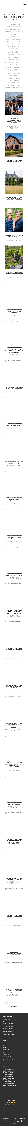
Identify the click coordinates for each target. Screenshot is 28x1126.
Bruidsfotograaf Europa (9, 1069)
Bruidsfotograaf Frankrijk (9, 1071)
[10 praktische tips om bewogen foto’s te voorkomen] (14, 226)
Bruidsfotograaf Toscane (9, 1078)
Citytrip (13, 34)
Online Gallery (6, 1054)
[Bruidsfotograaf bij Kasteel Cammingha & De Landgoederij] (14, 601)
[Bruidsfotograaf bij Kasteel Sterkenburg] (14, 263)
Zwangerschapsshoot (14, 88)
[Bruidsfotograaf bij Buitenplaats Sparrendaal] (14, 489)
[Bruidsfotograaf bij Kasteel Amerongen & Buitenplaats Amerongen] (14, 755)
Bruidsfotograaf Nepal (8, 1083)
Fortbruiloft (13, 49)
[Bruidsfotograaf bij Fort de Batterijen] (14, 564)
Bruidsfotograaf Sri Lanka (9, 1085)
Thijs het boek (6, 1052)
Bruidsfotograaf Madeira (9, 1080)
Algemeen (12, 24)
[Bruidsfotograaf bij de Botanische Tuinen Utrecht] (14, 527)
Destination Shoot (13, 36)
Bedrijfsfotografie (14, 27)
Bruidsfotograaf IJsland (8, 1072)
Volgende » (14, 1006)
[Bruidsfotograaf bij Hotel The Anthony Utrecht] (14, 981)
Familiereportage (13, 44)
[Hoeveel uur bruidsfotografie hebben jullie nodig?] (14, 943)
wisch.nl (14, 1123)
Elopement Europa (7, 1058)
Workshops (6, 1049)
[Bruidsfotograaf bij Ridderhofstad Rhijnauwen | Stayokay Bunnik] (14, 715)
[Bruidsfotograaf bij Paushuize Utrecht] (14, 869)
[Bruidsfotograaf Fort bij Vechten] (14, 452)
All (5, 24)
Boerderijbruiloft (16, 29)
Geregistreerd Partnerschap (13, 52)
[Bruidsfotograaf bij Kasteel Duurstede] (14, 639)
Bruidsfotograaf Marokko (9, 1081)
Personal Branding (14, 73)
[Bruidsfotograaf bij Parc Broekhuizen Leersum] (14, 301)
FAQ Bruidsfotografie (8, 1059)
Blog (5, 29)
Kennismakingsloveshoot (14, 62)
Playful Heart (14, 75)
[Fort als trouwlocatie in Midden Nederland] (14, 377)
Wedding (5, 1047)
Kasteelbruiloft (14, 60)
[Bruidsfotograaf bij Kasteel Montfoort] (14, 906)
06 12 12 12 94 (7, 1026)
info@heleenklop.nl (8, 1031)
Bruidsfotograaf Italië (8, 1074)
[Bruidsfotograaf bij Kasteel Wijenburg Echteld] (14, 676)
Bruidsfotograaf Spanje (8, 1076)
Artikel (20, 24)
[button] (10, 1063)
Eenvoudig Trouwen (13, 41)
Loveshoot (17, 67)
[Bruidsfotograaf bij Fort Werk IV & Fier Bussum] (14, 415)
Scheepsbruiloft (13, 78)
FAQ (4, 1044)
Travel (4, 1045)
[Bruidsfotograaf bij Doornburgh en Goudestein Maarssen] (14, 188)
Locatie (8, 67)
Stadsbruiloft (13, 80)
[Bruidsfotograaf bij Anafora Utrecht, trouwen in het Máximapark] (14, 830)
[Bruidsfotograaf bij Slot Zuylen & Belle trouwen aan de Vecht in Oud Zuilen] (14, 340)
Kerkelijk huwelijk (13, 64)
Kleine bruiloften (7, 1056)
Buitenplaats (18, 32)
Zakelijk (20, 85)
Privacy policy (18, 1120)
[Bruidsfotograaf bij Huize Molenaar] (14, 793)
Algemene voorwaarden (10, 1121)
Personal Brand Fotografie (13, 70)
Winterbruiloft (9, 85)
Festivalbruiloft (14, 46)
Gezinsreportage (13, 55)
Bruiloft (8, 32)
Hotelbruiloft (13, 57)
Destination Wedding (13, 39)
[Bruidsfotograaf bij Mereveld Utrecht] (14, 151)
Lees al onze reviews (9, 1105)
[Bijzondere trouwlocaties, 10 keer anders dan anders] (14, 112)
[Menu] (24, 5)
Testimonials (6, 1051)
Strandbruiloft (13, 83)
